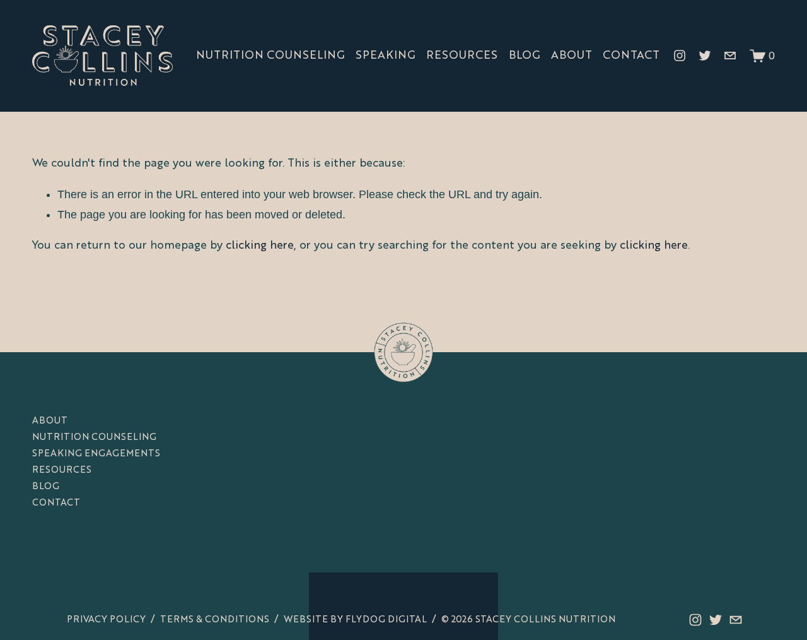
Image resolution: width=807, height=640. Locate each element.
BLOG (524, 55)
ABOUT (571, 55)
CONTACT (631, 55)
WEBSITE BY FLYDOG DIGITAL (355, 619)
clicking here (260, 245)
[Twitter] (705, 55)
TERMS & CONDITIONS (214, 619)
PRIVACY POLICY (106, 619)
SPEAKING (385, 55)
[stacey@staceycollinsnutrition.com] (730, 55)
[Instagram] (680, 55)
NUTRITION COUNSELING (270, 55)
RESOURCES (461, 55)
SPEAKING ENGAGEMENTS (96, 453)
